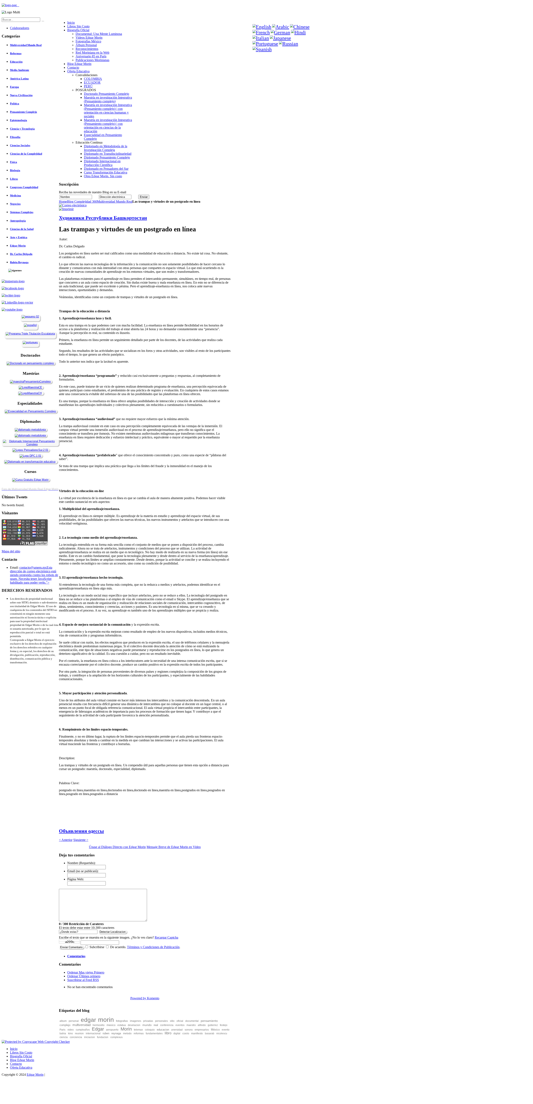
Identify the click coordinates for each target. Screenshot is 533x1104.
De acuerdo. (118, 947)
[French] (261, 32)
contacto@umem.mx (33, 567)
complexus (116, 1037)
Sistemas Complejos (21, 212)
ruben (106, 1033)
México (215, 1029)
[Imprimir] (66, 209)
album (63, 1021)
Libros (14, 178)
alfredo (202, 1025)
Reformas (15, 53)
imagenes (135, 1021)
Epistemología (18, 120)
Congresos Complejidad (24, 187)
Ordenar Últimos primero (83, 976)
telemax (138, 1029)
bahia (63, 1033)
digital (176, 1033)
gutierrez (213, 1025)
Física (13, 162)
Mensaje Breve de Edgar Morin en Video (174, 847)
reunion (79, 1033)
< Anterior (65, 840)
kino (70, 1033)
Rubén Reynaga (19, 262)
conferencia (166, 1025)
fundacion (102, 1037)
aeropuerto (112, 1029)
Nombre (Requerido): (81, 863)
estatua (121, 1025)
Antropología (18, 220)
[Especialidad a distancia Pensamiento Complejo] (30, 411)
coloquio (150, 1029)
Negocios (15, 203)
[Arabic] (280, 27)
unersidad (177, 1029)
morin (106, 1019)
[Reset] (42, 20)
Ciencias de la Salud (22, 229)
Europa (14, 86)
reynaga (116, 1033)
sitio (172, 1021)
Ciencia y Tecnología (22, 128)
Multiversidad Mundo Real (114, 201)
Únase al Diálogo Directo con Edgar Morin (117, 847)
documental (192, 1021)
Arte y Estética (18, 237)
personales (161, 1021)
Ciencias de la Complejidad (26, 153)
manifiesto (197, 1033)
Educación (16, 61)
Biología (15, 170)
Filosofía (15, 137)
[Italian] (261, 38)
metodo (127, 1033)
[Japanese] (280, 38)
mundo (147, 1025)
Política (14, 103)
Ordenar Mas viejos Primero (85, 972)
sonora (189, 1029)
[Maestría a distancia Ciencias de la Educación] (30, 387)
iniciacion (89, 1037)
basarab (209, 1033)
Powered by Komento (144, 998)
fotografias (122, 1021)
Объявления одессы (81, 831)
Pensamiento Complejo (23, 111)
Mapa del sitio (11, 551)
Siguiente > (80, 840)
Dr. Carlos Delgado (21, 254)
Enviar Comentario (71, 947)
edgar (88, 1020)
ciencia (64, 1037)
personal (74, 1021)
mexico (111, 1025)
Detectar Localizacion (113, 931)
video (70, 1029)
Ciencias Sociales (20, 145)
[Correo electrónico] (73, 205)
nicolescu (221, 1033)
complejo (65, 1025)
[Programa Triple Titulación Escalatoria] (30, 333)
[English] (262, 27)
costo (185, 1033)
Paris (62, 1029)
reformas (139, 1033)
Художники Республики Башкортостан (103, 218)
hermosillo (99, 1025)
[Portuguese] (265, 44)
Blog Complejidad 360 (82, 201)
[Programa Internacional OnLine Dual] (30, 325)
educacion (163, 1029)
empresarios (202, 1029)
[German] (280, 32)
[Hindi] (298, 32)
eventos (180, 1025)
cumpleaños (83, 1029)
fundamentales (154, 1033)
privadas (148, 1021)
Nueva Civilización (21, 95)
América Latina (19, 78)
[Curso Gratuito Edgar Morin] (30, 479)
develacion (134, 1025)
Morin (126, 1029)
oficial (180, 1021)
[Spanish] (262, 49)
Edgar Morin (18, 245)
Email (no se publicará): (82, 871)
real (156, 1025)
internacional (93, 1033)
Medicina (15, 195)
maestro (191, 1025)
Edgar (98, 1029)
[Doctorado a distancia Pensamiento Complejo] (30, 363)
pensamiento (209, 1020)
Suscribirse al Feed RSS (83, 980)
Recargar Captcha (166, 937)
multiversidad (81, 1025)
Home (63, 201)
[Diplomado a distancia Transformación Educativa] (29, 461)
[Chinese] (300, 27)
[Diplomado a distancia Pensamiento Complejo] (30, 444)
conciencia (76, 1037)
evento (225, 1029)
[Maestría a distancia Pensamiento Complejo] (30, 381)
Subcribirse (97, 947)
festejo (223, 1025)
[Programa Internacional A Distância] (30, 342)
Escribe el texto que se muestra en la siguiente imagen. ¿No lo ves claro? (118, 937)
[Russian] (288, 44)
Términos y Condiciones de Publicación (153, 947)
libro (168, 1033)
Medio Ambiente (19, 70)
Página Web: (75, 879)
